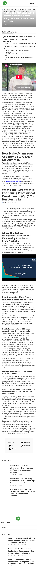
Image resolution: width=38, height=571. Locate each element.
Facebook (27, 442)
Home (32, 3)
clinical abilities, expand (13, 182)
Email (14, 449)
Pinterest (27, 446)
